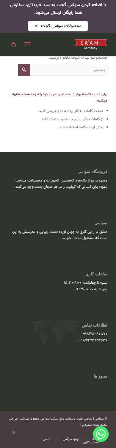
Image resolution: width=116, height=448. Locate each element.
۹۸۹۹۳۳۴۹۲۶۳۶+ (93, 340)
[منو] (28, 44)
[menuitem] (28, 44)
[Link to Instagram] (13, 432)
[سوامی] (68, 44)
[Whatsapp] (100, 434)
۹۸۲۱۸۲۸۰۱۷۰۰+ (95, 334)
